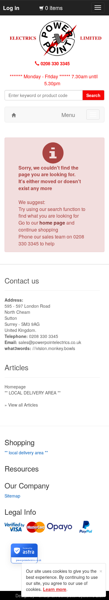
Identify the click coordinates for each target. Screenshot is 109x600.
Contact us (22, 280)
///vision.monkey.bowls (53, 348)
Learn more (54, 589)
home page (52, 222)
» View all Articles (21, 405)
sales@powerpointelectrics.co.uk (49, 342)
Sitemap (12, 496)
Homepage (15, 387)
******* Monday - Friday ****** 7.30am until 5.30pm (54, 80)
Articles (16, 367)
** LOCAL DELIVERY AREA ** (33, 393)
